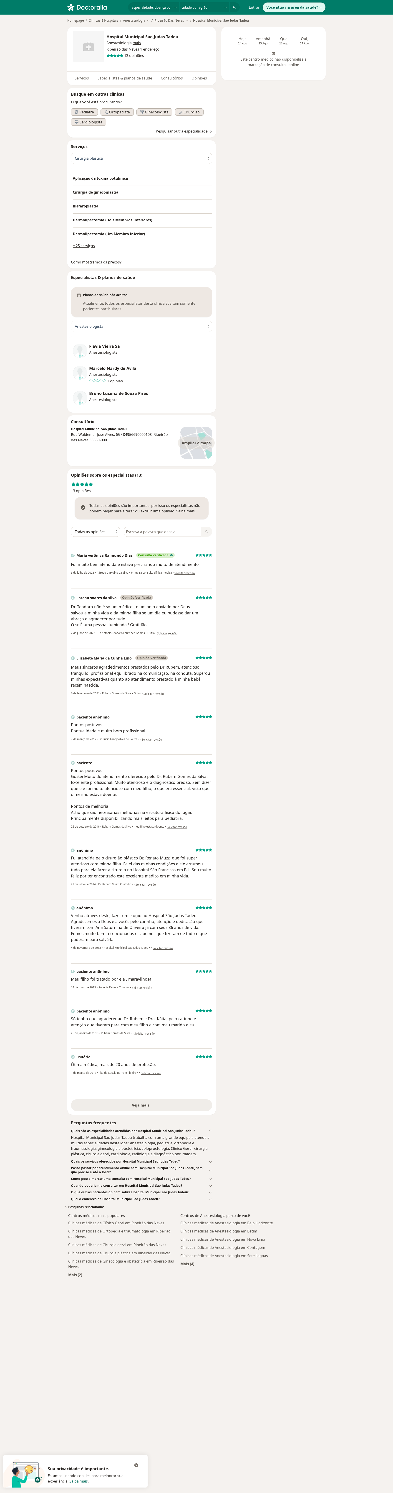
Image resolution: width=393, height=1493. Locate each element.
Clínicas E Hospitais (103, 20)
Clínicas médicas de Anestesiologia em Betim (218, 1231)
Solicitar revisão (184, 573)
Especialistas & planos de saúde (125, 78)
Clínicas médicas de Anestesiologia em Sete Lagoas (224, 1255)
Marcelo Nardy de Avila (112, 368)
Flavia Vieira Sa (104, 346)
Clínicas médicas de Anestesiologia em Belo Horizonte (226, 1222)
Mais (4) (187, 1263)
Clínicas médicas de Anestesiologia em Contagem (222, 1247)
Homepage (75, 20)
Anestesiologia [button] (119, 42)
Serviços (82, 78)
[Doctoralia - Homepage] (95, 6)
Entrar (254, 7)
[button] (137, 43)
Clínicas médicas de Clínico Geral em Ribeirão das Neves (116, 1222)
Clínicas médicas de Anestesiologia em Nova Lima (222, 1239)
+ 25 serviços (84, 245)
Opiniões (199, 78)
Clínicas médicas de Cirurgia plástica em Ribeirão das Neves (119, 1252)
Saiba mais (78, 1481)
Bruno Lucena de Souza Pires (118, 393)
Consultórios (172, 78)
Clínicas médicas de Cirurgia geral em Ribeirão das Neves (117, 1244)
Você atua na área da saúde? (292, 7)
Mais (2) (75, 1274)
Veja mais (141, 1105)
